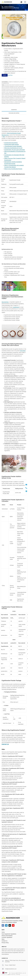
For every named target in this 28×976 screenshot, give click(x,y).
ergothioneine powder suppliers (10, 93)
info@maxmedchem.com (10, 968)
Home (3, 932)
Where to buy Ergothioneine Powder (13, 168)
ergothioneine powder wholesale (15, 90)
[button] (21, 2)
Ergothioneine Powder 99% (13, 103)
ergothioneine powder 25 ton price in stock (13, 97)
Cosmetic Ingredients (14, 81)
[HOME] (2, 6)
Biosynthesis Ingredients (8, 99)
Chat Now (10, 75)
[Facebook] (3, 925)
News (3, 939)
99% (4, 136)
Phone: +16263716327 (10, 965)
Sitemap (18, 974)
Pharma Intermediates (7, 935)
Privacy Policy (5, 942)
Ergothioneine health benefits (11, 144)
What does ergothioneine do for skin (13, 148)
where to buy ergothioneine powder (11, 92)
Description (14, 109)
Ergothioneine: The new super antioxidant (14, 149)
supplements (16, 307)
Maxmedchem (5, 302)
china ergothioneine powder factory (16, 100)
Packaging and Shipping (14, 113)
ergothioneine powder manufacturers (15, 96)
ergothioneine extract (8, 101)
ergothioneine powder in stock (10, 86)
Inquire (4, 75)
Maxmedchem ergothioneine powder (14, 84)
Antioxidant (23, 350)
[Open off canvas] (25, 2)
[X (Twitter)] (10, 925)
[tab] (14, 109)
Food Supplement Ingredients (9, 934)
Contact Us (4, 940)
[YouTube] (13, 925)
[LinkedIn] (6, 925)
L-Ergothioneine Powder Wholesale (13, 146)
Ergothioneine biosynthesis (11, 142)
